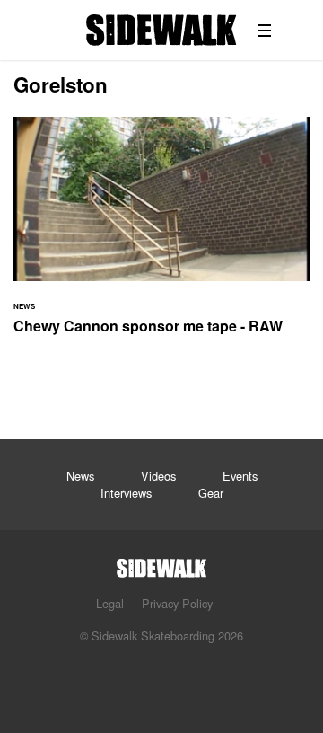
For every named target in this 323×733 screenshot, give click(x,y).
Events (240, 475)
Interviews (126, 492)
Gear (210, 492)
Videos (158, 475)
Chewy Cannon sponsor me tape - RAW (161, 236)
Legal (110, 603)
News (80, 475)
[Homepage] (161, 563)
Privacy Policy (177, 603)
